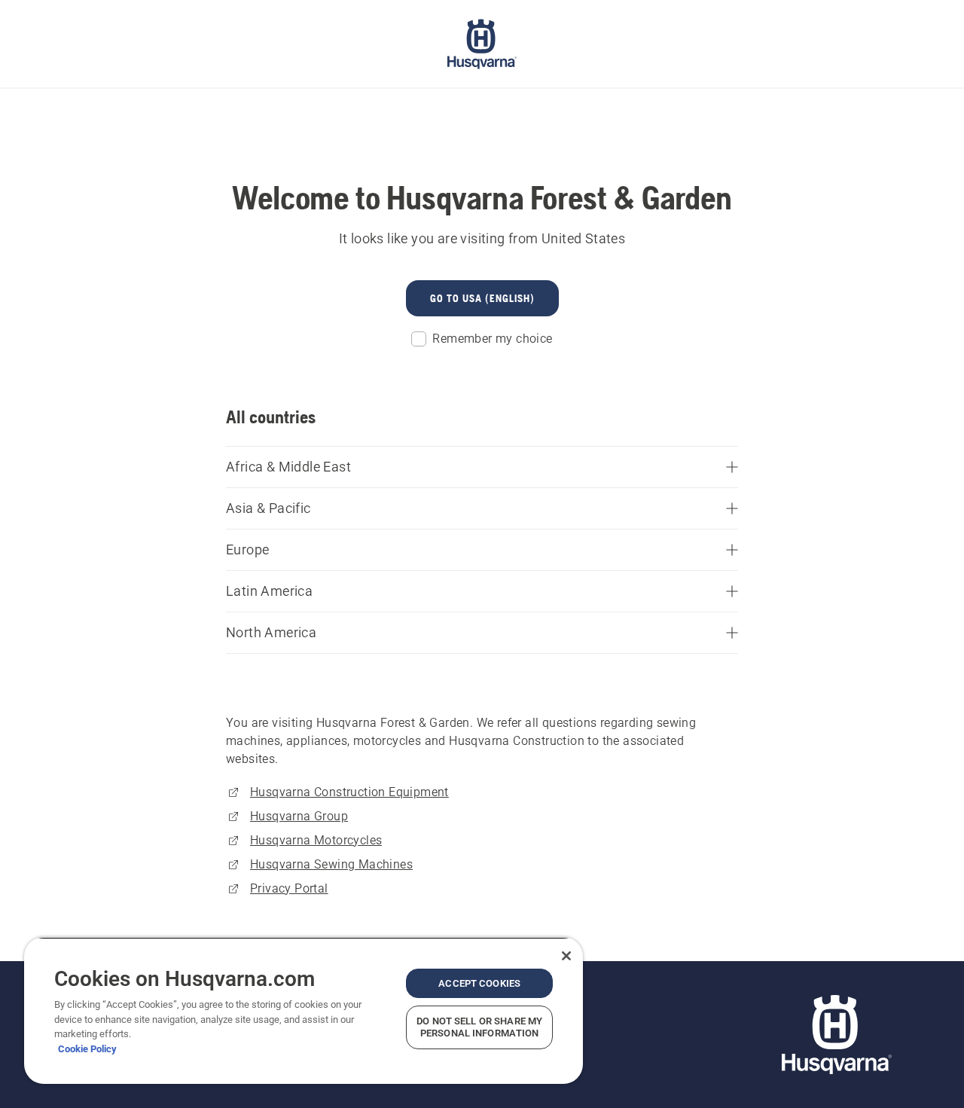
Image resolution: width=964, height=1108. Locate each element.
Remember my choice (492, 338)
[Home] (482, 43)
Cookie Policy (87, 1049)
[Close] (566, 956)
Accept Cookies (479, 983)
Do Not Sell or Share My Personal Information (479, 1027)
